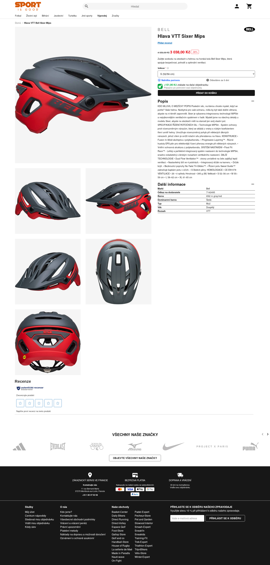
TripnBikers (141, 549)
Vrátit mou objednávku (37, 523)
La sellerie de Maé (122, 549)
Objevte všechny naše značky (135, 458)
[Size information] (168, 68)
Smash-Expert (142, 527)
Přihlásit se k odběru (225, 518)
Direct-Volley (119, 523)
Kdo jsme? (66, 512)
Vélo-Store (140, 553)
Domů (18, 22)
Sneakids (140, 534)
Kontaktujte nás (90, 485)
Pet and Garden (143, 519)
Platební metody (69, 530)
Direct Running (120, 519)
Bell (164, 29)
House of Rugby (121, 545)
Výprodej (102, 15)
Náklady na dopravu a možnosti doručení (82, 534)
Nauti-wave (118, 557)
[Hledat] (86, 6)
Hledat (135, 6)
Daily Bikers (118, 515)
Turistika (72, 15)
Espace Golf (118, 527)
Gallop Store (119, 534)
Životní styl (31, 15)
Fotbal (18, 15)
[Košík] (249, 6)
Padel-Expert (142, 512)
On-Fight (116, 560)
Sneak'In (139, 530)
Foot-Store (117, 530)
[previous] (262, 434)
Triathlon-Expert (143, 545)
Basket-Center (120, 512)
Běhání (45, 15)
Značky (115, 15)
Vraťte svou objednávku (180, 487)
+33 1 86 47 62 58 (90, 494)
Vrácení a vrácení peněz (73, 523)
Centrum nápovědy (35, 515)
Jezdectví (58, 15)
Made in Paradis (121, 553)
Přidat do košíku (206, 92)
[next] (267, 434)
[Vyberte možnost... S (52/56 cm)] (206, 74)
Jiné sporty (87, 15)
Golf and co (118, 538)
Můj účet (29, 512)
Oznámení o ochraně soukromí (77, 538)
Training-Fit (141, 538)
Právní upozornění (70, 527)
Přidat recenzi (165, 42)
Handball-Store (120, 542)
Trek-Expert (141, 542)
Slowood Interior (144, 523)
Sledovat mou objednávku (39, 519)
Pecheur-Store (143, 515)
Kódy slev (30, 527)
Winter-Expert (142, 557)
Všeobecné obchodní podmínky (77, 519)
